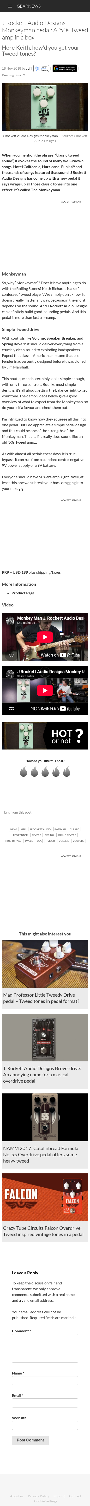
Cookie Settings (45, 1501)
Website (19, 1417)
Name (18, 1373)
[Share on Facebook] (60, 812)
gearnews (29, 6)
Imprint (59, 1496)
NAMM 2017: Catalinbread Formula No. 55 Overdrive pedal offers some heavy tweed (40, 1154)
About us (17, 1496)
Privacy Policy (38, 1496)
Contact (75, 1496)
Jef (28, 68)
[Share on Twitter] (78, 812)
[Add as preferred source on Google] (65, 68)
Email (17, 1395)
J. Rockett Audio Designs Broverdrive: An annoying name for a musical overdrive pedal (42, 1074)
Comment (21, 1330)
